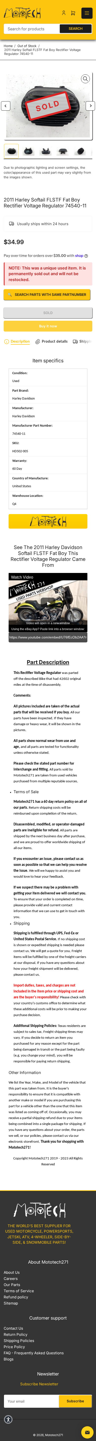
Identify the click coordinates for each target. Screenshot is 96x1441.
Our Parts (12, 1284)
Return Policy (15, 1334)
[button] (8, 1419)
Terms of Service (19, 1291)
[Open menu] (86, 13)
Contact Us (13, 1328)
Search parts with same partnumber (47, 294)
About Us (12, 1272)
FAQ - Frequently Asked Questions (34, 1353)
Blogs (9, 1359)
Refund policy (16, 1297)
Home (8, 46)
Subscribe (75, 1401)
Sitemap (11, 1303)
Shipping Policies (19, 1340)
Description (20, 342)
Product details (54, 342)
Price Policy (14, 1346)
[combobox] (48, 29)
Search (75, 28)
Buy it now (48, 326)
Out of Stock (26, 46)
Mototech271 (54, 1435)
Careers (11, 1278)
